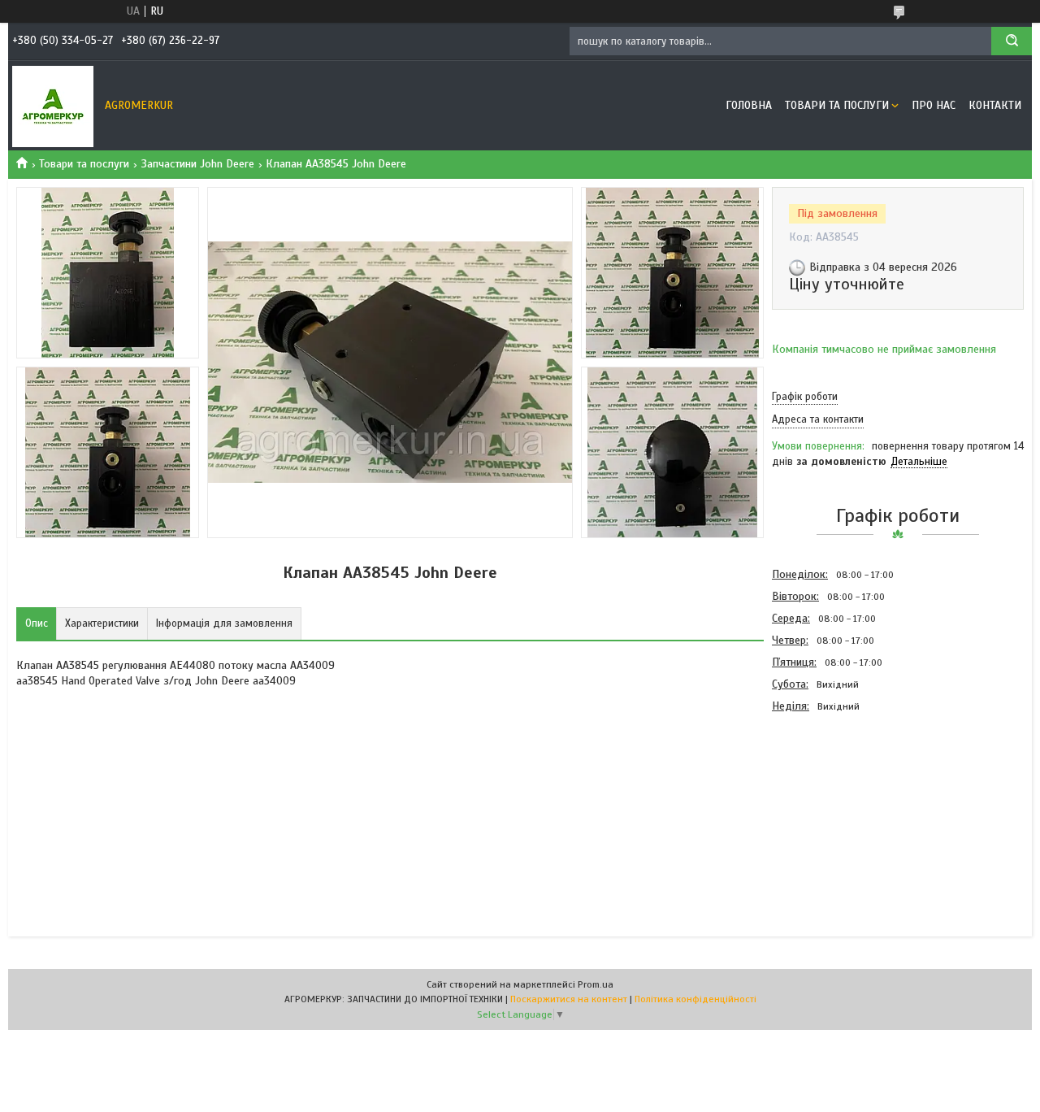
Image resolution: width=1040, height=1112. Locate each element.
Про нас (934, 105)
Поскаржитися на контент (568, 999)
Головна (749, 105)
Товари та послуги (837, 105)
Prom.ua (595, 984)
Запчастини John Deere (197, 164)
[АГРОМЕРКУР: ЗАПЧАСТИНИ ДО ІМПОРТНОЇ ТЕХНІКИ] (52, 105)
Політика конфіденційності (695, 999)
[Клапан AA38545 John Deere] (829, 804)
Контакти (994, 105)
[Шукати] (1011, 41)
